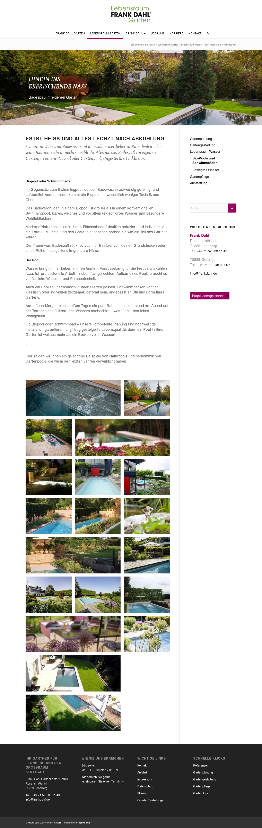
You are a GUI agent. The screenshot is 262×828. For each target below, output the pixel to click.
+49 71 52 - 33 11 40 (212, 251)
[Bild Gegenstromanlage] (75, 400)
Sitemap (142, 793)
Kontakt (142, 765)
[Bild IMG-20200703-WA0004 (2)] (75, 675)
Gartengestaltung (202, 145)
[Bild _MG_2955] (50, 478)
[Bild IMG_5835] (50, 517)
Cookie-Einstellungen (151, 800)
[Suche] (206, 33)
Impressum (144, 779)
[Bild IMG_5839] (75, 557)
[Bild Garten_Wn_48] (148, 517)
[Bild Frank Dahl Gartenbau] (148, 557)
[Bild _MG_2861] (99, 478)
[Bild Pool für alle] (50, 439)
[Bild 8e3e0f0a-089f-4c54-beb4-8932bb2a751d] (75, 714)
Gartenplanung (201, 138)
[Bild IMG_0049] (148, 596)
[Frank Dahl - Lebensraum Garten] (131, 14)
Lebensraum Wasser (205, 151)
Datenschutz (145, 786)
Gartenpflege (199, 176)
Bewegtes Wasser (205, 169)
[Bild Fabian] (75, 635)
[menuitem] (70, 33)
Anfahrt (142, 772)
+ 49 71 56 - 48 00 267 (213, 264)
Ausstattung (199, 183)
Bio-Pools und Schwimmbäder (204, 160)
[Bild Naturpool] (148, 400)
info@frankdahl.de (203, 273)
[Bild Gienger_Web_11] (124, 439)
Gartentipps (201, 793)
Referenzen (201, 765)
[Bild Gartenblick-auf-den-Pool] (148, 478)
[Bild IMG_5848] (99, 517)
